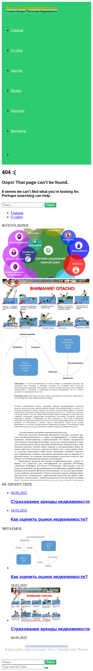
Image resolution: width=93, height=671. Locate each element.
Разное (83, 649)
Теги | (53, 649)
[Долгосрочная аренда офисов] (46, 405)
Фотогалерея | (37, 649)
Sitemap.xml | (68, 649)
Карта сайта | (15, 649)
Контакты (18, 131)
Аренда (16, 70)
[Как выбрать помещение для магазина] (46, 253)
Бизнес (16, 90)
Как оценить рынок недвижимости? (49, 576)
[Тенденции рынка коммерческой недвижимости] (46, 456)
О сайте (17, 50)
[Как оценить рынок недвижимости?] (46, 355)
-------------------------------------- (46, 645)
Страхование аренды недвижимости (50, 628)
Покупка (17, 111)
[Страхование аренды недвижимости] (46, 304)
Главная (17, 30)
